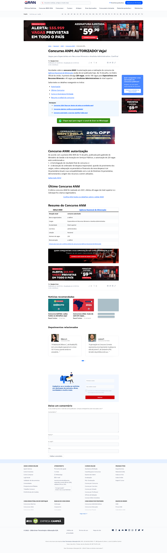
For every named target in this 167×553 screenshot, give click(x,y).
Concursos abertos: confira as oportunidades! (68, 109)
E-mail (50, 441)
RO (124, 14)
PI (111, 14)
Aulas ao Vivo (120, 474)
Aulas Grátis (119, 477)
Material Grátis (120, 472)
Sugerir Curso (120, 480)
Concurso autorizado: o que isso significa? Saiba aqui (71, 113)
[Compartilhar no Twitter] (110, 63)
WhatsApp (59, 474)
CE (77, 14)
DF (80, 14)
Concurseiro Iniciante (106, 8)
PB (106, 14)
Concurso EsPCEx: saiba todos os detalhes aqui (58, 315)
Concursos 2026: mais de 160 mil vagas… (83, 315)
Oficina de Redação (91, 495)
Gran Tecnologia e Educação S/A (71, 541)
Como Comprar (28, 474)
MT (100, 14)
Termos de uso (83, 530)
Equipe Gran (55, 61)
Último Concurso (57, 90)
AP (71, 14)
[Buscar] (42, 3)
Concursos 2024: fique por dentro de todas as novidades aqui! (73, 105)
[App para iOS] (119, 530)
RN (120, 14)
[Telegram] (142, 530)
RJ (117, 14)
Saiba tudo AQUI (54, 178)
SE (136, 14)
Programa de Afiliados (30, 486)
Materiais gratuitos (123, 8)
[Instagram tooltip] (129, 530)
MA (90, 14)
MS (97, 14)
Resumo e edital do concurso (62, 97)
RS (130, 14)
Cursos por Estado (90, 489)
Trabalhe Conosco (29, 489)
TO (142, 14)
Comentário (52, 412)
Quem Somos (28, 469)
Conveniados (28, 483)
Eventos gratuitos (117, 3)
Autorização (55, 86)
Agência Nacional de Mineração (60, 73)
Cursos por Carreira (91, 486)
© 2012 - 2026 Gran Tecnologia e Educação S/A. (41, 530)
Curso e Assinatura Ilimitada (62, 94)
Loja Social (27, 477)
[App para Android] (123, 530)
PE (109, 14)
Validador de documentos (32, 480)
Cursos (69, 8)
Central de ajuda (61, 469)
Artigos (78, 8)
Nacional (56, 46)
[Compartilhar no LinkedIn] (112, 63)
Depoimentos (120, 469)
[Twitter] (139, 530)
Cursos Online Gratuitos (92, 498)
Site (49, 448)
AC (62, 14)
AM (68, 14)
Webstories (139, 8)
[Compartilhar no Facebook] (107, 63)
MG (93, 14)
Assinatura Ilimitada (134, 3)
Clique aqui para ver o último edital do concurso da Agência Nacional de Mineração (75, 244)
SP (139, 14)
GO (87, 14)
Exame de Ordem (90, 474)
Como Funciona (28, 472)
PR (114, 14)
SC (133, 14)
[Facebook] (136, 530)
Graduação (88, 477)
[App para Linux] (116, 530)
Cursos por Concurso (91, 483)
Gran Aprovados (90, 8)
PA (103, 14)
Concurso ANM (70, 46)
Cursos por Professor (91, 492)
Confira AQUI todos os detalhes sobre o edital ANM (83, 197)
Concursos (59, 8)
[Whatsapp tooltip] (132, 530)
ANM (62, 46)
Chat (57, 472)
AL (65, 14)
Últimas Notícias (30, 8)
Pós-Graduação (90, 480)
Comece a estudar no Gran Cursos (83, 256)
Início (49, 46)
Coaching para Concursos (93, 472)
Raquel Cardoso (52, 318)
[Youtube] (126, 530)
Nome (50, 434)
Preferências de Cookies (31, 492)
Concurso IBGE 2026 (46, 8)
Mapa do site (97, 530)
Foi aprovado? (63, 488)
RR (127, 14)
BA (74, 14)
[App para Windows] (113, 530)
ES (83, 14)
